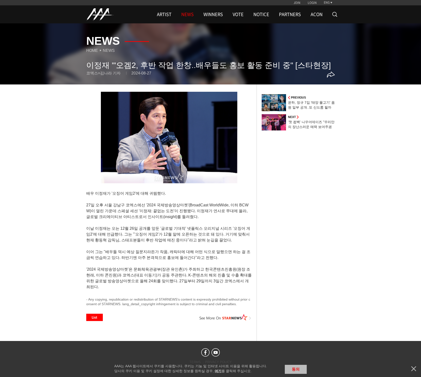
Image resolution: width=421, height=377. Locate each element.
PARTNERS (290, 14)
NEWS (187, 14)
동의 (296, 369)
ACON (317, 14)
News (109, 50)
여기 (218, 371)
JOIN (297, 2)
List (94, 317)
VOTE (238, 14)
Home (92, 50)
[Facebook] (205, 352)
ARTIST (164, 14)
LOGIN (312, 2)
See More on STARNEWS (225, 317)
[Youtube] (215, 352)
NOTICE (261, 14)
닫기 (413, 368)
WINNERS (213, 14)
